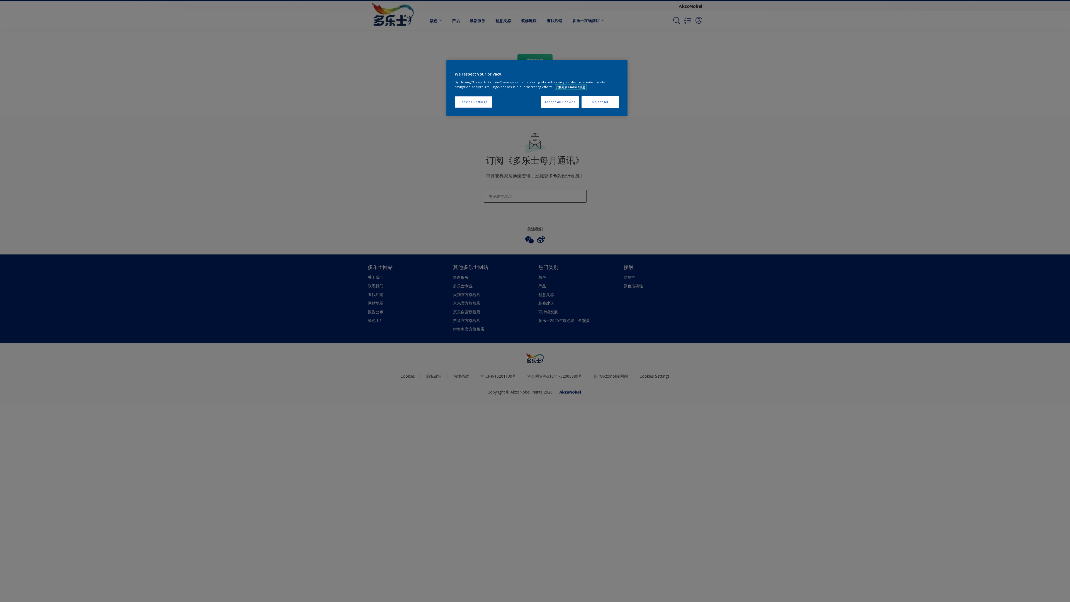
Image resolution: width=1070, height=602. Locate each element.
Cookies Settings (473, 102)
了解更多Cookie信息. (570, 87)
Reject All (600, 102)
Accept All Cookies (559, 102)
